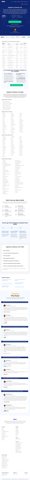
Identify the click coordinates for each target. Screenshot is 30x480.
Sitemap (3, 438)
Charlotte (12, 146)
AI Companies (3, 458)
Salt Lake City (4, 147)
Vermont (21, 130)
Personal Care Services (6, 182)
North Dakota (4, 126)
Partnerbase (17, 432)
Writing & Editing (5, 193)
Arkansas (4, 114)
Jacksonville (12, 151)
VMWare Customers (4, 464)
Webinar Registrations (18, 447)
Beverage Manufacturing (18, 161)
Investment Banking (5, 176)
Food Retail (16, 170)
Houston (4, 140)
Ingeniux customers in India (6, 109)
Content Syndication (18, 448)
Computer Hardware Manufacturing (19, 165)
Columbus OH (13, 147)
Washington (12, 131)
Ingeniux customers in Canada (6, 102)
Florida (20, 115)
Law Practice (4, 177)
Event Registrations (18, 446)
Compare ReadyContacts (5, 431)
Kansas (4, 119)
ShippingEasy (12, 330)
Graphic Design (17, 171)
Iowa (20, 118)
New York (12, 125)
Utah (11, 130)
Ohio (11, 126)
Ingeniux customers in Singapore (7, 108)
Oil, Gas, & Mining (17, 181)
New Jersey (21, 124)
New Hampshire (13, 124)
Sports (16, 188)
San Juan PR (21, 145)
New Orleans (13, 152)
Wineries (16, 192)
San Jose (12, 137)
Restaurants (16, 186)
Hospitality (4, 172)
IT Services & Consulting (18, 176)
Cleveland (4, 142)
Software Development (6, 188)
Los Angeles (12, 136)
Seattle (4, 141)
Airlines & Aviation (17, 160)
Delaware (12, 115)
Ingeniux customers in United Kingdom (7, 103)
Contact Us (3, 439)
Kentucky (12, 119)
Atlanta (12, 140)
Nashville (21, 150)
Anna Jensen (15, 31)
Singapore (4, 156)
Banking (4, 161)
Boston (21, 137)
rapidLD (12, 316)
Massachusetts (21, 120)
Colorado (21, 114)
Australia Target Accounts (5, 465)
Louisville (4, 152)
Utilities (16, 191)
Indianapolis (21, 147)
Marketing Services (5, 180)
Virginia (4, 131)
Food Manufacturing (5, 170)
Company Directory (4, 456)
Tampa (4, 145)
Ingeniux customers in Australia (7, 104)
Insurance (4, 175)
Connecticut (4, 115)
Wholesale (4, 192)
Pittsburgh (12, 145)
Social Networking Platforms (18, 187)
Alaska (12, 113)
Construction (4, 166)
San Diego (21, 142)
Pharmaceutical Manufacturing (19, 182)
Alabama (4, 113)
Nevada (4, 124)
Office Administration (5, 181)
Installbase (17, 429)
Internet (16, 175)
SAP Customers (4, 466)
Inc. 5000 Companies (4, 467)
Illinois (3, 118)
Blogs (2, 429)
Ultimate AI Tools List (4, 457)
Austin (3, 151)
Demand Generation (18, 445)
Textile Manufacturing (5, 191)
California (12, 114)
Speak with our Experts (5, 436)
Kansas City (21, 146)
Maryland (12, 120)
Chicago (21, 136)
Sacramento (4, 146)
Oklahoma (21, 126)
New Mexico (4, 125)
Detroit (21, 140)
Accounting (4, 160)
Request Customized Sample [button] (15, 21)
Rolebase (17, 430)
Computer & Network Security (6, 165)
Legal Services (17, 177)
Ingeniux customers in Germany (7, 107)
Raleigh (12, 150)
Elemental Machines (14, 361)
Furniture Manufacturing (6, 171)
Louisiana (21, 119)
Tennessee (21, 129)
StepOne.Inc (12, 370)
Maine (3, 120)
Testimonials (3, 430)
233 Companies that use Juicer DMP (7, 283)
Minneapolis (21, 141)
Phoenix (12, 141)
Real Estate (4, 186)
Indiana (12, 118)
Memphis (21, 152)
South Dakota (13, 129)
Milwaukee (4, 150)
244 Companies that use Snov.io (19, 286)
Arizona (21, 113)
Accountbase (17, 431)
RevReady (3, 437)
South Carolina (5, 129)
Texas (3, 130)
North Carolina (21, 125)
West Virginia (21, 131)
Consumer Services (17, 166)
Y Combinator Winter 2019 (5, 460)
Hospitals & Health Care (18, 172)
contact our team (5, 269)
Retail (3, 187)
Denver (12, 142)
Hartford (21, 151)
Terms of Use (3, 432)
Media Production (17, 180)
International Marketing (18, 452)
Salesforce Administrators (5, 459)
